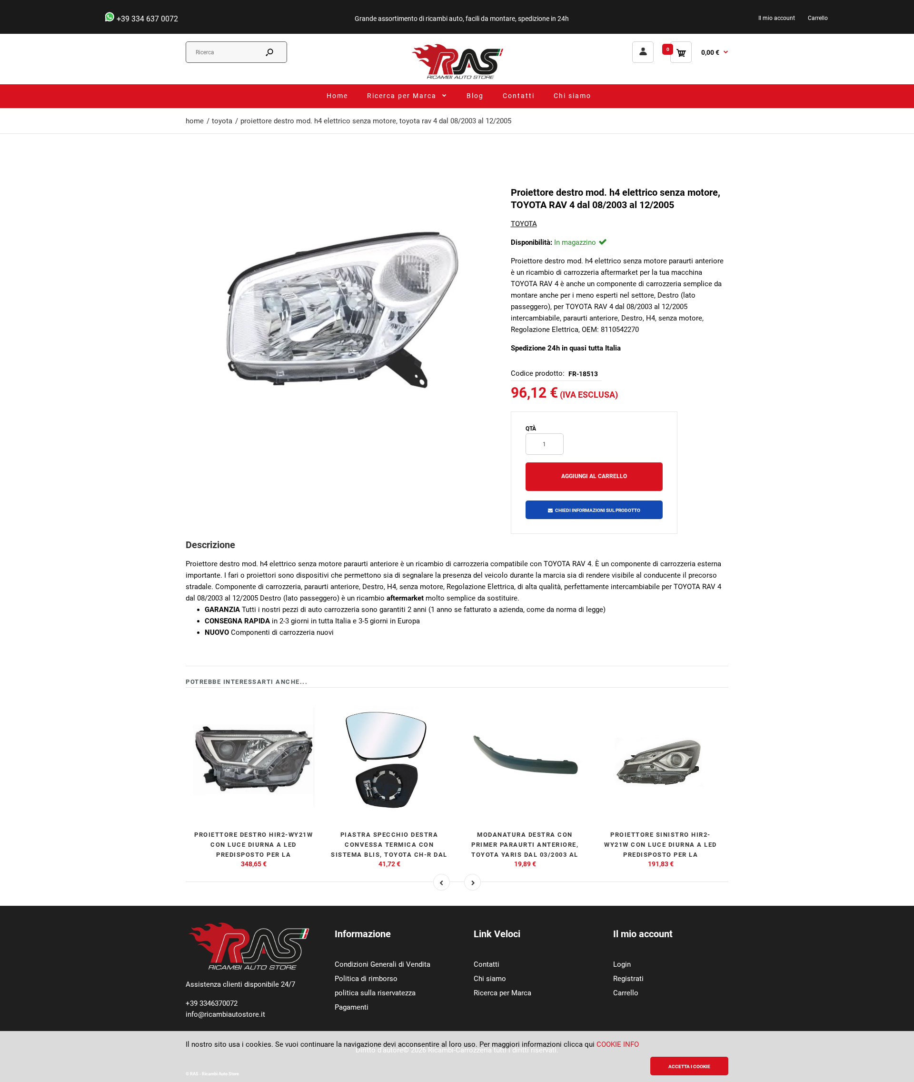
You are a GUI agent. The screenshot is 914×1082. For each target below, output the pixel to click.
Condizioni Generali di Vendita (382, 964)
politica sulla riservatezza (375, 993)
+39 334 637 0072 (146, 18)
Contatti (486, 964)
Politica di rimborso (366, 978)
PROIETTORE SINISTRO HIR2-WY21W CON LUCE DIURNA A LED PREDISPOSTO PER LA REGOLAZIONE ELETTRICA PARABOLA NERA (660, 854)
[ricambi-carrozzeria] (457, 78)
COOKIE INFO (617, 1044)
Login (622, 964)
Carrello (818, 18)
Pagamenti (351, 1007)
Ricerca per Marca (502, 993)
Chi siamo (490, 978)
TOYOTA (524, 224)
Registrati (628, 978)
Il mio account (776, 18)
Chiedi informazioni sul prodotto (597, 510)
